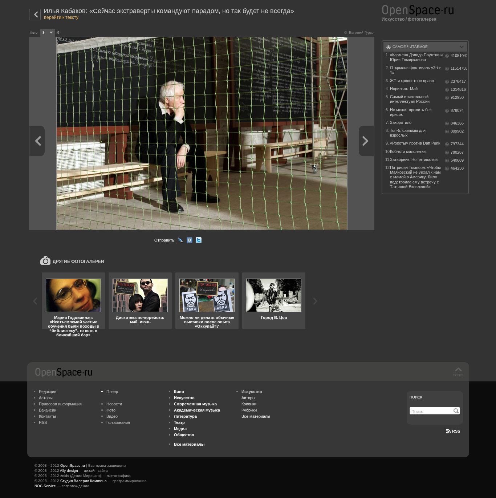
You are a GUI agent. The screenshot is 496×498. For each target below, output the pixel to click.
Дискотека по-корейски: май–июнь (140, 319)
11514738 (459, 68)
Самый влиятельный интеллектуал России (410, 99)
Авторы (46, 398)
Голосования (118, 422)
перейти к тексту (61, 17)
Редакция (47, 391)
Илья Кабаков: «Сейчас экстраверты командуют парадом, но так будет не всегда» (169, 11)
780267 (457, 152)
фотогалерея (422, 19)
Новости (114, 404)
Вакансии (47, 410)
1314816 (458, 89)
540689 (457, 160)
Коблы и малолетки (408, 151)
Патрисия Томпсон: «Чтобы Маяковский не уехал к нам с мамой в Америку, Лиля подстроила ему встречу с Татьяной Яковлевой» (415, 177)
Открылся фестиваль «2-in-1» (415, 69)
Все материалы (255, 416)
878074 (457, 110)
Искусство (393, 19)
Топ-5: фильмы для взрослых (408, 132)
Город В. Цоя (274, 317)
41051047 (459, 55)
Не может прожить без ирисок (410, 112)
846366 (457, 123)
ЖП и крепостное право (412, 80)
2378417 (458, 81)
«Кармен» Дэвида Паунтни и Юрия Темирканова (416, 57)
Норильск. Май (404, 88)
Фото (110, 410)
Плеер (112, 391)
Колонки (248, 404)
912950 (457, 97)
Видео (112, 416)
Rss (456, 431)
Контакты (47, 416)
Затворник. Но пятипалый (414, 159)
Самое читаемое (410, 47)
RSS (43, 422)
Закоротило (400, 122)
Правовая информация (60, 404)
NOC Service (45, 486)
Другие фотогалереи (78, 261)
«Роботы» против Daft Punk (415, 143)
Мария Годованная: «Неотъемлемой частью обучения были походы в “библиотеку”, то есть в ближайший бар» (73, 326)
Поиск (416, 397)
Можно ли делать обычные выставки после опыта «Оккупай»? (207, 321)
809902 (457, 131)
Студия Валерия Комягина (83, 481)
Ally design (69, 471)
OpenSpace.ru (72, 465)
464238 (457, 168)
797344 (457, 144)
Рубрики (249, 410)
